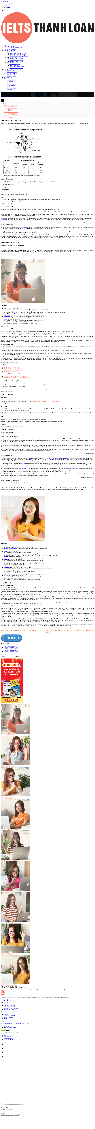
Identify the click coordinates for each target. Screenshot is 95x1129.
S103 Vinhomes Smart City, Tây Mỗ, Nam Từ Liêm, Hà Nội (15, 1023)
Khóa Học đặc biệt (11, 62)
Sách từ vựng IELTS (11, 76)
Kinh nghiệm (10, 89)
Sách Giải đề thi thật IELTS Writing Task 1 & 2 (15, 376)
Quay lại (10, 1109)
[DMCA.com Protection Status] (5, 1030)
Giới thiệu (6, 45)
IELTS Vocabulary (11, 85)
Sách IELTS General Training (11, 1008)
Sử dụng (17, 1114)
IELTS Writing (10, 84)
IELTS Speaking (10, 81)
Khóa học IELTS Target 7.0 (16, 61)
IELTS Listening (10, 80)
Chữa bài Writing (8, 77)
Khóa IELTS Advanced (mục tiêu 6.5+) (19, 56)
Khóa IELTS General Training (17, 66)
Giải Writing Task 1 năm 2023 (11, 647)
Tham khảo (3, 258)
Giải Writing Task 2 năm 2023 (11, 648)
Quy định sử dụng (8, 1036)
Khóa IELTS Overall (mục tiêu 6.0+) (18, 54)
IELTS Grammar (10, 86)
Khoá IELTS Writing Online (16, 68)
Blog (5, 78)
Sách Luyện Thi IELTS (9, 1006)
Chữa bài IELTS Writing (9, 1009)
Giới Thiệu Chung (11, 46)
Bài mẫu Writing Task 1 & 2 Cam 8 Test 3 (13, 370)
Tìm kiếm (3, 655)
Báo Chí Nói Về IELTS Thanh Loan (15, 48)
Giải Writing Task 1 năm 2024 (11, 650)
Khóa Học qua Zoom (12, 52)
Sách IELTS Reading (12, 72)
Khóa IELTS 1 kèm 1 (15, 65)
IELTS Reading (10, 82)
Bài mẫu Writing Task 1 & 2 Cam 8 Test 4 (13, 371)
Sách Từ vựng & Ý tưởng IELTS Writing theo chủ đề (16, 377)
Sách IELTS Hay (8, 69)
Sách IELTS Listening (12, 70)
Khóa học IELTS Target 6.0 (16, 60)
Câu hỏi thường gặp (11, 49)
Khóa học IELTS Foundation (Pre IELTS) (10, 829)
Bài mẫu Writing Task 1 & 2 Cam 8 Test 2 (13, 368)
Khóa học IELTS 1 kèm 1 (7, 922)
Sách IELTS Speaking (12, 73)
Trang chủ (3, 96)
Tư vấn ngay (4, 256)
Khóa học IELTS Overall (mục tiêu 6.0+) (10, 860)
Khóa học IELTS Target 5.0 (16, 58)
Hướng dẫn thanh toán (9, 1039)
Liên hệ (5, 1018)
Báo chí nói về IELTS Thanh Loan (12, 1015)
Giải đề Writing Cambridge (10, 646)
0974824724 (7, 5)
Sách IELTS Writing (11, 74)
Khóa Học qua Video (12, 57)
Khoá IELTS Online (8, 798)
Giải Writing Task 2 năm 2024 (11, 651)
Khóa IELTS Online (8, 703)
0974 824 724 (7, 1026)
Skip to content (4, 1)
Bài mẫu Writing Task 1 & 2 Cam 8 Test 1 (13, 367)
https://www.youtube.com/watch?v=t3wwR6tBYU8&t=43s (46, 401)
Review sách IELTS (11, 88)
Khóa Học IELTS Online (9, 50)
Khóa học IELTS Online (9, 1005)
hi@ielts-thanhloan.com (10, 3)
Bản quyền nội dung (8, 1038)
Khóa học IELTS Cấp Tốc (7, 954)
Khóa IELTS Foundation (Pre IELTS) (18, 53)
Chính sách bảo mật (8, 1035)
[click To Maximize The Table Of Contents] (2, 100)
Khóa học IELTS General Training (9, 985)
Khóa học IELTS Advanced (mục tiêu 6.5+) (11, 891)
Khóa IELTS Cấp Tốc (15, 64)
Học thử (2, 495)
